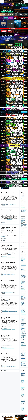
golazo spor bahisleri (23, 335)
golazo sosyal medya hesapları (23, 333)
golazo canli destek (23, 276)
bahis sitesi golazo (23, 256)
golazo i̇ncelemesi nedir (23, 309)
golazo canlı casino (23, 279)
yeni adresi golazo (15, 221)
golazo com (22, 288)
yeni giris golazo (23, 365)
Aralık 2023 (22, 394)
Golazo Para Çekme (23, 324)
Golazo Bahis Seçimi (24, 224)
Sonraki (6, 370)
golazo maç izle (23, 314)
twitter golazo (23, 361)
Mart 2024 (22, 390)
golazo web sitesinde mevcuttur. (23, 344)
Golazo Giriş (22, 212)
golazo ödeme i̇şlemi (23, 352)
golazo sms (22, 332)
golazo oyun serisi (22, 320)
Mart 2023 (22, 404)
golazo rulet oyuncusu (23, 330)
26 (4, 370)
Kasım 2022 (22, 409)
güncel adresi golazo (23, 356)
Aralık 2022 (22, 408)
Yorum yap (3, 205)
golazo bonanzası (22, 274)
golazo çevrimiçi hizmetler (5, 311)
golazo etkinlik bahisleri (9, 274)
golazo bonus (23, 275)
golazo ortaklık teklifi (23, 318)
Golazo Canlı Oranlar (8, 366)
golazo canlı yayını (22, 280)
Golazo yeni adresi (23, 349)
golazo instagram (23, 308)
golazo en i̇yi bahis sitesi (10, 221)
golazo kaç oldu (23, 311)
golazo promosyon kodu (23, 328)
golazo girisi (23, 293)
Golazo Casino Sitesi (22, 285)
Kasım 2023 (22, 395)
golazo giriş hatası (22, 299)
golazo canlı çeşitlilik (4, 221)
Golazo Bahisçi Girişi (7, 317)
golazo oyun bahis (22, 319)
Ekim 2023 (22, 396)
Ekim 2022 (22, 410)
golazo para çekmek (22, 325)
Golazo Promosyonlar (4, 203)
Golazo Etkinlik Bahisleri (8, 262)
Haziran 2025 (23, 375)
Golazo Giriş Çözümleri (7, 280)
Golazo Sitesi (23, 331)
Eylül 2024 (22, 383)
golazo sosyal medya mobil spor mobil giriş (23, 334)
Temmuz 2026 (23, 373)
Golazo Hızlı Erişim (6, 245)
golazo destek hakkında (23, 289)
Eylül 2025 (22, 374)
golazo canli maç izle (4, 274)
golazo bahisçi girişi (9, 329)
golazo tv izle (13, 292)
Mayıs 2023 (22, 402)
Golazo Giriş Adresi (23, 298)
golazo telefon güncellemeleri (11, 311)
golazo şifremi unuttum (23, 354)
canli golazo (23, 258)
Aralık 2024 (22, 380)
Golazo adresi (3, 366)
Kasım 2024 (22, 381)
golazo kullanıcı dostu (23, 312)
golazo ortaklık (22, 317)
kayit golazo (23, 358)
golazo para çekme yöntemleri (23, 326)
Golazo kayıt (22, 310)
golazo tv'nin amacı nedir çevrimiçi (23, 338)
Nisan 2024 (22, 389)
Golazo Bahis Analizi (24, 227)
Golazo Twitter (13, 204)
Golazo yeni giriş (23, 350)
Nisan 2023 (22, 403)
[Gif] (14, 78)
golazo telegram (23, 336)
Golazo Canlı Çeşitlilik (7, 210)
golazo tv (22, 337)
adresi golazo (23, 254)
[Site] (14, 47)
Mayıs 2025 (22, 376)
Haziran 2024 (23, 387)
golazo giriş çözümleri (9, 292)
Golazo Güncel (22, 302)
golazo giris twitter (23, 296)
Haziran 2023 (23, 401)
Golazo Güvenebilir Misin (23, 305)
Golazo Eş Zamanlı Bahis (13, 366)
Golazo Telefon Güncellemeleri (5, 298)
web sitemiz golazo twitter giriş (23, 362)
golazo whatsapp (23, 345)
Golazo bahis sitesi (4, 329)
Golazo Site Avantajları (7, 192)
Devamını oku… (9, 219)
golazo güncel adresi (23, 304)
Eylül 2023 (22, 397)
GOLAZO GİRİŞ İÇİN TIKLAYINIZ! (14, 28)
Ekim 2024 (22, 382)
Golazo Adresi (5, 353)
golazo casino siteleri (23, 282)
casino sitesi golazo (23, 260)
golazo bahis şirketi (4, 292)
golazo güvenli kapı (4, 204)
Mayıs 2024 (22, 388)
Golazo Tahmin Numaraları (8, 227)
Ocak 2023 (22, 407)
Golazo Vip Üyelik (6, 335)
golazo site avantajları (9, 204)
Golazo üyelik (23, 353)
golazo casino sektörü (23, 281)
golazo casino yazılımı (23, 287)
